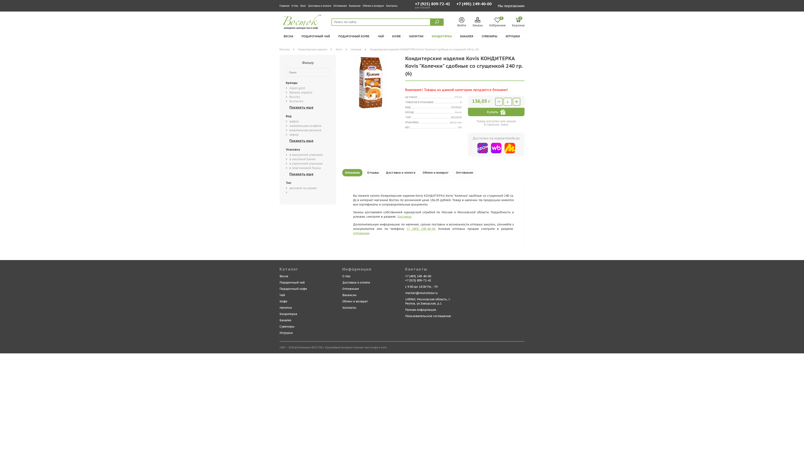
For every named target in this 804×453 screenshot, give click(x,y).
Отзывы (373, 172)
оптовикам (361, 233)
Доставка (404, 217)
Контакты (391, 5)
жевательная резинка (305, 130)
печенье (356, 49)
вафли (294, 121)
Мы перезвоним (511, 6)
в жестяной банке (302, 159)
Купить (492, 112)
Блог (303, 5)
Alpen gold (297, 88)
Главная (284, 5)
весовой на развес (303, 188)
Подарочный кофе (353, 36)
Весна (288, 36)
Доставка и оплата (319, 5)
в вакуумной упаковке (306, 154)
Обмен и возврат (373, 5)
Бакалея (466, 36)
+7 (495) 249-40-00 (474, 4)
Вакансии (355, 5)
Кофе (396, 36)
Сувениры (489, 36)
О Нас (294, 5)
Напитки (416, 36)
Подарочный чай (316, 36)
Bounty (294, 96)
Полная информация (420, 310)
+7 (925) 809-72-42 (432, 4)
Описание (352, 172)
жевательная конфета (305, 125)
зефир (294, 134)
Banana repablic (301, 92)
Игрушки (513, 36)
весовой (456, 116)
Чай (381, 36)
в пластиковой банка (305, 168)
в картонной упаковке (306, 163)
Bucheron (296, 101)
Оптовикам (340, 5)
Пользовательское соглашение (428, 316)
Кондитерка (442, 36)
